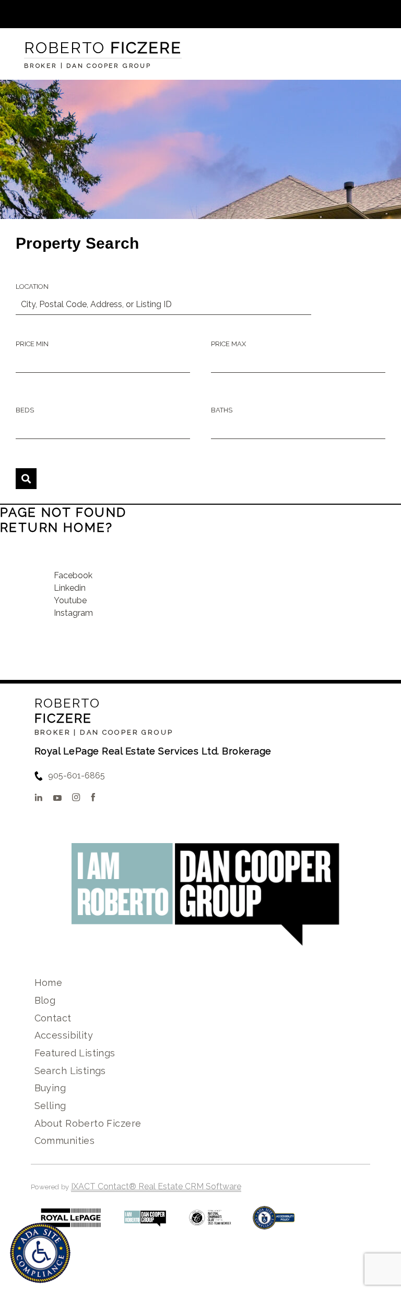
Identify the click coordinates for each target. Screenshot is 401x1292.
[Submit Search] (26, 478)
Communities (64, 1140)
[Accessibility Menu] (40, 1252)
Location (32, 286)
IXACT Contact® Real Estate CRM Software (156, 1186)
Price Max (228, 344)
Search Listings (70, 1070)
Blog (45, 1000)
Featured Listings (74, 1052)
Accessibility (63, 1035)
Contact (53, 1018)
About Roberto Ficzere (87, 1123)
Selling (50, 1105)
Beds (25, 410)
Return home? (56, 527)
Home (48, 982)
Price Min (32, 344)
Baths (221, 410)
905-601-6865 (76, 776)
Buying (50, 1087)
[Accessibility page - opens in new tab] (273, 1223)
